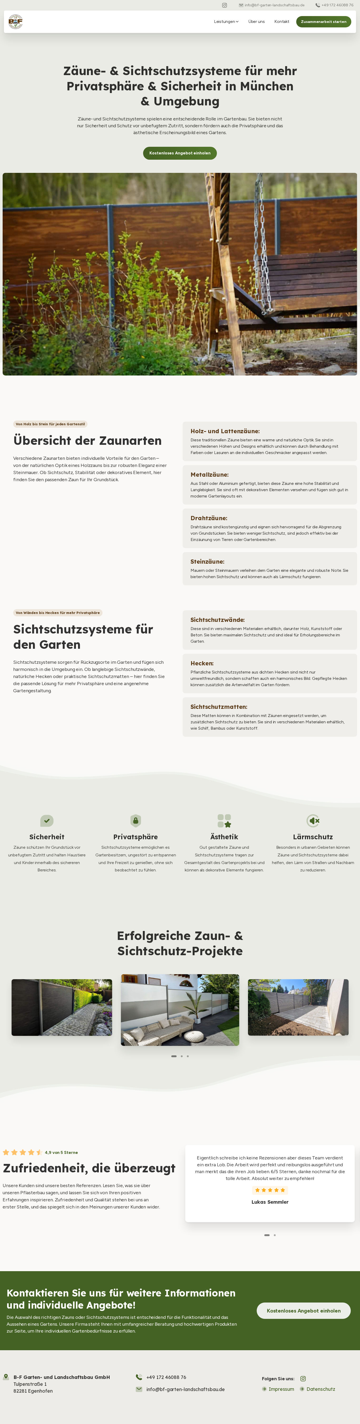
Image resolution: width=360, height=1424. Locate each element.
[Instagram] (224, 5)
